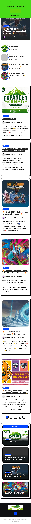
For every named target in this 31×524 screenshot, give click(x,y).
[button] (28, 25)
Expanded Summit (13, 46)
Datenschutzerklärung (15, 16)
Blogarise (23, 519)
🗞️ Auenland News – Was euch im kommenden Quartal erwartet (17, 56)
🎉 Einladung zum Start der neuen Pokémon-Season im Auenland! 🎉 (15, 391)
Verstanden (15, 11)
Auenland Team (10, 37)
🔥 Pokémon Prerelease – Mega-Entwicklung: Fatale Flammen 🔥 (14, 31)
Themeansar (15, 522)
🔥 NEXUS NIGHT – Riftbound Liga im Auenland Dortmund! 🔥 (18, 65)
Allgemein (6, 26)
